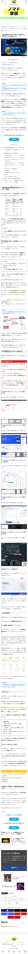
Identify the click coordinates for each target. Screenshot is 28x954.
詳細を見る (14, 867)
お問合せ (14, 946)
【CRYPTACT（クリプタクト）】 (9, 629)
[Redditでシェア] (17, 584)
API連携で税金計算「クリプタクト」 (13, 172)
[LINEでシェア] (5, 587)
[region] (14, 412)
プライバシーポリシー (20, 944)
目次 (12, 144)
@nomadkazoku (6, 64)
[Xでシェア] (5, 580)
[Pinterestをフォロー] (14, 917)
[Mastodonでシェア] (11, 580)
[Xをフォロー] (20, 910)
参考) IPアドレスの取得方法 (11, 168)
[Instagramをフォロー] (7, 913)
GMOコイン (4, 537)
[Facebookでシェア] (5, 584)
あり (17, 203)
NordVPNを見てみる (14, 595)
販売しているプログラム (16, 773)
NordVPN (3, 606)
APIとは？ (6, 174)
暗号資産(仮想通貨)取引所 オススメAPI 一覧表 (14, 147)
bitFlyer (3, 502)
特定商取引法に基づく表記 (7, 944)
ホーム (7, 942)
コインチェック (5, 465)
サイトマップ (21, 942)
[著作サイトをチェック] (7, 910)
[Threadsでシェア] (11, 584)
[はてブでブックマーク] (23, 584)
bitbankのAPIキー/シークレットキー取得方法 (14, 155)
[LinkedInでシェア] (17, 587)
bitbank (6, 203)
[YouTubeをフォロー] (20, 913)
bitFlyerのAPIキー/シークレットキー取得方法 (14, 163)
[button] (8, 417)
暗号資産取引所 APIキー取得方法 (11, 153)
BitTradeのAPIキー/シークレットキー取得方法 (15, 157)
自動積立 (11, 893)
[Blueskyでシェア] (17, 580)
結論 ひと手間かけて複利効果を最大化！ (12, 178)
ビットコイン (5, 893)
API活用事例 (6, 170)
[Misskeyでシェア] (23, 580)
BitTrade (14, 139)
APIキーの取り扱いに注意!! (11, 176)
